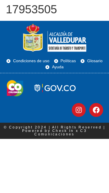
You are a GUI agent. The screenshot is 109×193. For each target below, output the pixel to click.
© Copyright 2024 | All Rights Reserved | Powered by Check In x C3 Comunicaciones (55, 130)
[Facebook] (96, 110)
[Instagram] (79, 110)
